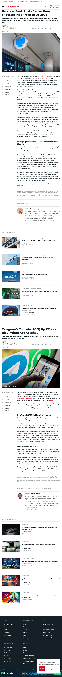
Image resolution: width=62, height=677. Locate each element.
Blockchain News (27, 255)
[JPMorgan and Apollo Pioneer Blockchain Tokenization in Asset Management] (11, 260)
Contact (25, 650)
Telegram (7, 89)
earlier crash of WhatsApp (24, 398)
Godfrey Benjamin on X (31, 223)
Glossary (25, 638)
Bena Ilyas (26, 243)
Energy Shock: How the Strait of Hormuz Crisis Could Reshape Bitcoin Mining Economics (41, 579)
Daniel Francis (27, 531)
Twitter (7, 83)
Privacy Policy (27, 664)
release (48, 78)
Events (25, 632)
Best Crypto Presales (48, 629)
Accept (42, 668)
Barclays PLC (41, 76)
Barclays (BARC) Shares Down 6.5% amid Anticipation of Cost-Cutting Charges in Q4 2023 (39, 309)
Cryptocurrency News (36, 238)
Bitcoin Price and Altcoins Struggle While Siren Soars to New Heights (39, 595)
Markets (6, 627)
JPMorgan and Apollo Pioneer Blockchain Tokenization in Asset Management (37, 258)
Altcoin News (26, 238)
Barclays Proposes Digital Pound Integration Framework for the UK (38, 240)
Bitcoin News (25, 524)
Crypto (5, 629)
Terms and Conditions (29, 658)
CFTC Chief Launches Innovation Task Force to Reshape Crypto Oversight (40, 561)
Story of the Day (37, 288)
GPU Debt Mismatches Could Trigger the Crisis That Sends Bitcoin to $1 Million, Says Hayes (39, 528)
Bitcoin (45, 457)
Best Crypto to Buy (47, 624)
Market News (20, 203)
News (26, 203)
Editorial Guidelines (28, 655)
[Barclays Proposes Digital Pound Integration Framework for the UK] (11, 243)
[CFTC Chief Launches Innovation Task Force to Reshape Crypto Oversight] (11, 564)
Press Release (7, 635)
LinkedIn (7, 95)
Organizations (27, 627)
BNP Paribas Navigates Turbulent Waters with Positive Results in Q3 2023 (40, 291)
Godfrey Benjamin (10, 27)
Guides (25, 635)
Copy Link (7, 98)
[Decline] (58, 661)
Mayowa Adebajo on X (31, 509)
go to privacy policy (52, 668)
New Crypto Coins (47, 632)
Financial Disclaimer (28, 661)
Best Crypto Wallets (47, 638)
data (51, 400)
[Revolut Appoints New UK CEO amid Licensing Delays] (11, 277)
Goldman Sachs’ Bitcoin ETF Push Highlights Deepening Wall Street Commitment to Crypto (38, 545)
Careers (25, 653)
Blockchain (7, 632)
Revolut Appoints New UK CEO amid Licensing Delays (35, 274)
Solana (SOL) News (22, 488)
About (24, 647)
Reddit (7, 92)
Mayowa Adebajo (10, 343)
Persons (25, 629)
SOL (18, 463)
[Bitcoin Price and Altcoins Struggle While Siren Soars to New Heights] (11, 597)
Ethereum (53, 459)
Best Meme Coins (47, 635)
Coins (24, 624)
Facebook (7, 81)
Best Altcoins (46, 627)
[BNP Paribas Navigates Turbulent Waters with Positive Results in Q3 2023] (11, 294)
